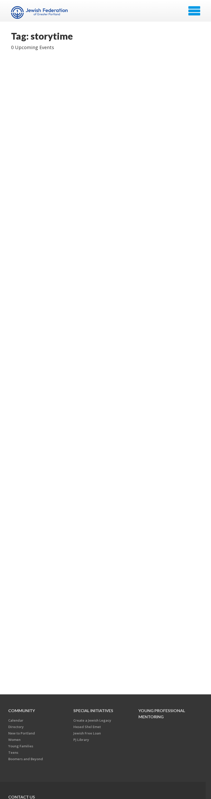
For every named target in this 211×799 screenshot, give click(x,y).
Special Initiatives (93, 710)
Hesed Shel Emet (87, 726)
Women (14, 739)
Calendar (15, 720)
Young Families (20, 746)
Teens (13, 752)
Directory (16, 726)
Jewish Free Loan (87, 733)
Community (21, 710)
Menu (194, 10)
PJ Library (81, 739)
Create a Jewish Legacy (92, 720)
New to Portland (21, 733)
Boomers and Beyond (25, 759)
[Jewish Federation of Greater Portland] (40, 12)
